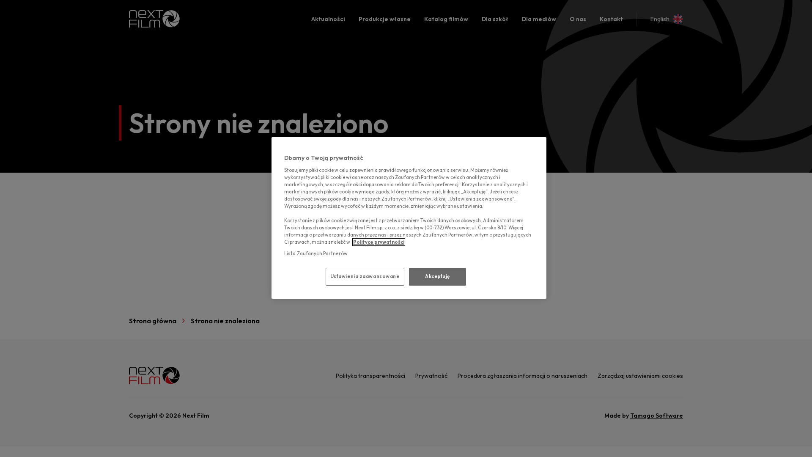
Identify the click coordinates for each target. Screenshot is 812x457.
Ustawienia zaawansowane (365, 276)
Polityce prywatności (378, 242)
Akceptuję (437, 276)
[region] (409, 218)
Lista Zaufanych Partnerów (316, 253)
